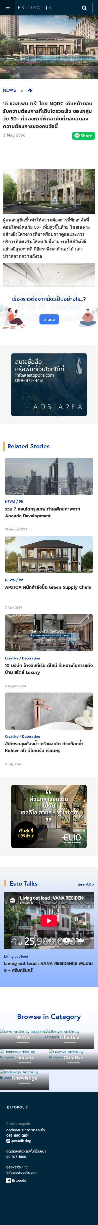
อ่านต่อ (49, 319)
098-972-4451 (17, 1167)
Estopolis (18, 1180)
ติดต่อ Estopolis (18, 1124)
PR (30, 90)
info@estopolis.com (21, 1172)
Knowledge (24, 1077)
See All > (86, 884)
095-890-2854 (18, 1135)
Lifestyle (69, 1037)
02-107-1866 (16, 1156)
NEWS (9, 90)
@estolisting (21, 1140)
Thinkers (24, 1057)
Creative (73, 1057)
